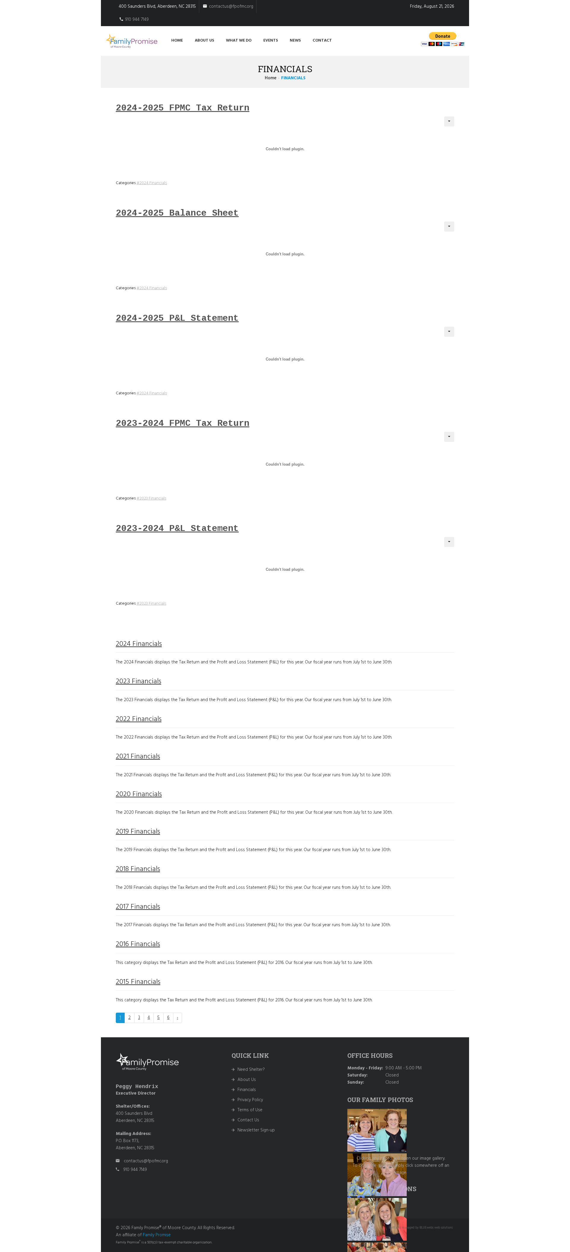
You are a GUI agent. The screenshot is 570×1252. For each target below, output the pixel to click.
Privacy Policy (250, 1100)
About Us (247, 1079)
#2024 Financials (152, 183)
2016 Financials (138, 944)
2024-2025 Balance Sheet (177, 213)
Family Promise (157, 1235)
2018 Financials (138, 869)
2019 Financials (138, 831)
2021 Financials (138, 756)
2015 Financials (138, 982)
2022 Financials (139, 719)
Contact (322, 40)
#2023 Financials (151, 498)
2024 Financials (139, 644)
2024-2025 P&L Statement (177, 318)
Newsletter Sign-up (256, 1130)
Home (177, 40)
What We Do (238, 40)
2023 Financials (138, 681)
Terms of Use (250, 1110)
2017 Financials (138, 907)
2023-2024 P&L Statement (177, 529)
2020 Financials (139, 794)
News (295, 40)
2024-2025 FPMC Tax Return (182, 108)
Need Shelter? (251, 1069)
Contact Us (248, 1120)
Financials (247, 1089)
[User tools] (449, 121)
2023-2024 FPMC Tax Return (182, 423)
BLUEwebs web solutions (436, 1227)
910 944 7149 (137, 19)
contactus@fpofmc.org (231, 6)
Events (270, 40)
